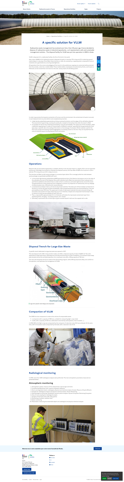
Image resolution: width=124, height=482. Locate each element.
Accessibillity (25, 479)
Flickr (52, 464)
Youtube (53, 457)
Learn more (115, 478)
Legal (41, 479)
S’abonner (97, 448)
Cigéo (86, 9)
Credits (30, 479)
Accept (104, 478)
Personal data (35, 479)
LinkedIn (53, 462)
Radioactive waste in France (47, 9)
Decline (109, 478)
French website (91, 3)
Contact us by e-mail (29, 473)
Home (48, 36)
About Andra (26, 9)
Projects (99, 9)
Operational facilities (69, 9)
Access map (27, 469)
